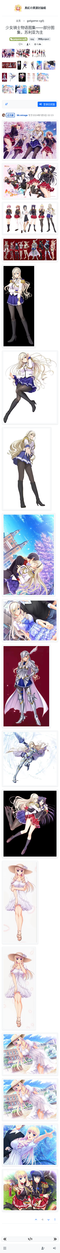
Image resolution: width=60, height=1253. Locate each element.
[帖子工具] (55, 1219)
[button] (4, 1248)
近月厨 (10, 115)
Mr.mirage (22, 115)
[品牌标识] (18, 8)
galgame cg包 (20, 39)
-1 (42, 1219)
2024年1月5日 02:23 (43, 115)
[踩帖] (49, 1219)
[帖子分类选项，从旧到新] (7, 104)
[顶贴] (36, 1219)
